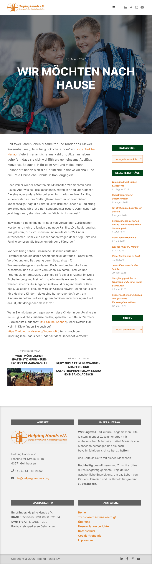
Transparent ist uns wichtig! (97, 517)
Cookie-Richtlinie (89, 535)
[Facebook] (131, 7)
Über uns (84, 521)
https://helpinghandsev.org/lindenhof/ (32, 331)
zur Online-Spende (53, 322)
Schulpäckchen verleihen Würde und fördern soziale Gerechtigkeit (126, 224)
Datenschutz (86, 531)
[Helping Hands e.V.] (25, 7)
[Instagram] (136, 7)
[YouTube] (142, 7)
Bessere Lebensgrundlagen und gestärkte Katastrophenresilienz (127, 298)
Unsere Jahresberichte (93, 526)
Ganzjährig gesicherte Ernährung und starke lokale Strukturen (127, 282)
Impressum (85, 540)
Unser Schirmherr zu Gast (126, 256)
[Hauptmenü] (114, 7)
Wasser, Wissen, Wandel (125, 246)
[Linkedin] (125, 7)
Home (82, 512)
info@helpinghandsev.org (32, 478)
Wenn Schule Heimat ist (124, 237)
